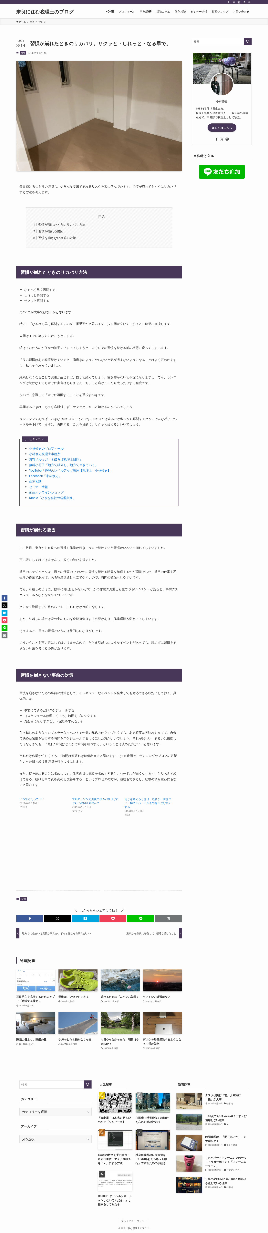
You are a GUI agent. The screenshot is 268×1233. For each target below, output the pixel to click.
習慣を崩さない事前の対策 (57, 237)
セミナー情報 (38, 487)
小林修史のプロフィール (46, 448)
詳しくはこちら (222, 128)
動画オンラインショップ (46, 492)
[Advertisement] (99, 856)
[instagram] (239, 2)
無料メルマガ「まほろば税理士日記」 (55, 459)
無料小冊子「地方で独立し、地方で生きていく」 (63, 465)
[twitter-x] (233, 2)
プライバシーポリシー (134, 1221)
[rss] (244, 2)
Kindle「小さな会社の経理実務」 (52, 498)
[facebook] (228, 2)
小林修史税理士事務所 (44, 454)
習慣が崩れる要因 (50, 231)
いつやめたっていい (31, 799)
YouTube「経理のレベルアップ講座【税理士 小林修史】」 (71, 470)
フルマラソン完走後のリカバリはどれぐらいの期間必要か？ (95, 801)
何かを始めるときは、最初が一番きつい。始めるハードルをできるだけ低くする (148, 803)
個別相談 (35, 481)
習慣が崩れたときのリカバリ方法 (61, 224)
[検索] (249, 2)
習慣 (23, 52)
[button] (29, 918)
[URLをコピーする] (168, 918)
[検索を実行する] (248, 41)
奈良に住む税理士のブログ (45, 11)
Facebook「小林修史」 (45, 476)
